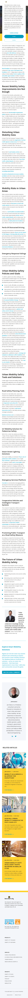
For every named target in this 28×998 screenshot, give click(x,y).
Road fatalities (6, 68)
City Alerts (5, 483)
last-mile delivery (11, 53)
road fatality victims (14, 152)
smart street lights (17, 462)
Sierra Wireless (6, 460)
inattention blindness (7, 247)
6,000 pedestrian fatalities (16, 220)
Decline (14, 40)
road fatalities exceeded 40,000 (15, 211)
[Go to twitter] (15, 736)
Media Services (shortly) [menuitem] (11, 961)
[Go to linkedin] (12, 736)
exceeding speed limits (8, 171)
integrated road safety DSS (10, 403)
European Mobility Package (11, 300)
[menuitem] (10, 940)
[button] (26, 996)
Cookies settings (14, 32)
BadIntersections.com (7, 415)
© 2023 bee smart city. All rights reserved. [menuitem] (14, 991)
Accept (14, 36)
